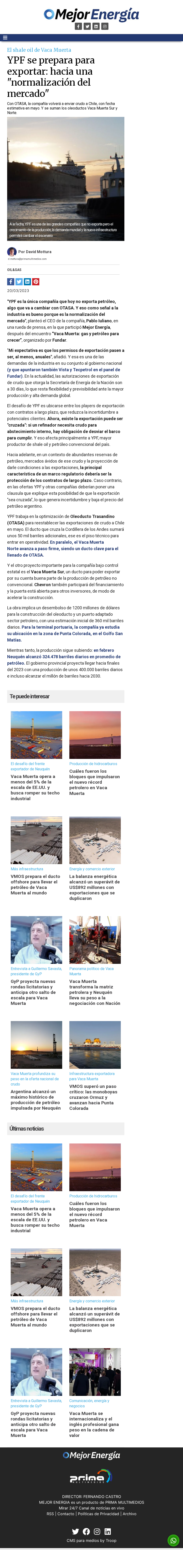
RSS (50, 1513)
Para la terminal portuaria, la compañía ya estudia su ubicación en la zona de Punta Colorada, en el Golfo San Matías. (65, 633)
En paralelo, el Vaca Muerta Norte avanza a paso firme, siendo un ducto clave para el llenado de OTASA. (62, 549)
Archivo (130, 1513)
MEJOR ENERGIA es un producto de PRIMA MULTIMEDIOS (91, 1502)
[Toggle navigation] (5, 37)
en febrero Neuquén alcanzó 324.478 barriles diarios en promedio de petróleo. (64, 657)
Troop (111, 1540)
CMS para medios (83, 1540)
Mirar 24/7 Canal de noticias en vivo (91, 1508)
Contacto (65, 1513)
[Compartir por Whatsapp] (173, 1541)
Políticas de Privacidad (98, 1513)
